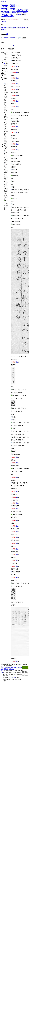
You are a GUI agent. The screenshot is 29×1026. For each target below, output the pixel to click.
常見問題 (24, 9)
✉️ (20, 37)
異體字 (6, 37)
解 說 (3, 37)
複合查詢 (25, 27)
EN (25, 14)
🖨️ (18, 37)
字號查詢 (21, 27)
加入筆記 (24, 37)
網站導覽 (25, 12)
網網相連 (11, 669)
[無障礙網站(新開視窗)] (25, 668)
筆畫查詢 (7, 27)
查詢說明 (4, 21)
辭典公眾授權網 (18, 667)
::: (16, 9)
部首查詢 (3, 27)
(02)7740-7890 (12, 677)
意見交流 (6, 669)
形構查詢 (12, 27)
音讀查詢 (16, 27)
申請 (17, 66)
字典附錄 (22, 11)
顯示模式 (20, 12)
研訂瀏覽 (10, 37)
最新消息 (20, 9)
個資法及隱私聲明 (8, 667)
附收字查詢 (3, 29)
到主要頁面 (3, 1)
